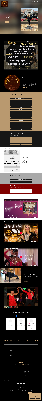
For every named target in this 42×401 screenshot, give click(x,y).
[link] (6, 35)
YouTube (24, 87)
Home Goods (21, 111)
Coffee (21, 107)
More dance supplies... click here (21, 192)
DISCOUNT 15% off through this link (21, 179)
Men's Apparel (21, 120)
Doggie (21, 129)
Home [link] (29, 1)
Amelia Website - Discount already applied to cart (29, 164)
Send (21, 362)
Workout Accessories (21, 142)
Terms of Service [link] (26, 364)
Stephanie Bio (26, 281)
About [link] (32, 1)
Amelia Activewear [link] (36, 1)
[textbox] (21, 348)
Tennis (21, 144)
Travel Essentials (21, 109)
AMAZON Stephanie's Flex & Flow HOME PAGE (21, 98)
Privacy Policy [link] (23, 364)
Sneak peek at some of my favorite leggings (21, 181)
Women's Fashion (21, 118)
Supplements (21, 100)
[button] (40, 1)
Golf (21, 122)
